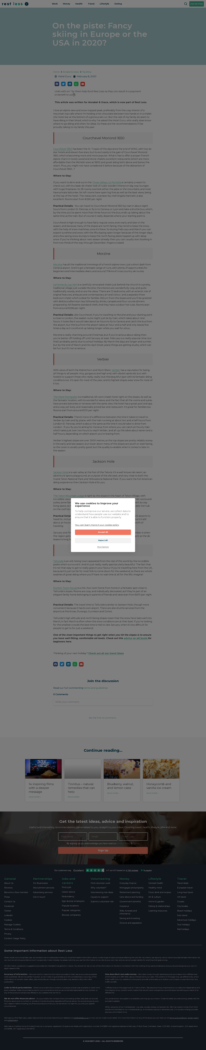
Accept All (103, 532)
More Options (103, 547)
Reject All (103, 540)
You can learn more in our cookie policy (97, 525)
